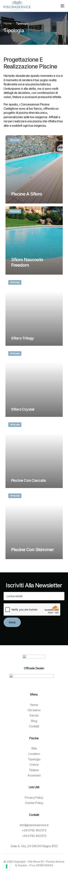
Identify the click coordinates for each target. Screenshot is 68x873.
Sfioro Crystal (22, 409)
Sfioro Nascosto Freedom (27, 262)
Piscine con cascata (28, 480)
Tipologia (15, 140)
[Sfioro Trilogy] (34, 311)
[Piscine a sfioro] (34, 169)
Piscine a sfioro (26, 194)
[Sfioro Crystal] (34, 383)
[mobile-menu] (59, 5)
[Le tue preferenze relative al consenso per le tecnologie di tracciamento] (6, 866)
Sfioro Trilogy (22, 338)
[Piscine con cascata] (34, 454)
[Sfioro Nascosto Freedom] (34, 240)
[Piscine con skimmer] (34, 525)
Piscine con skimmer (32, 549)
